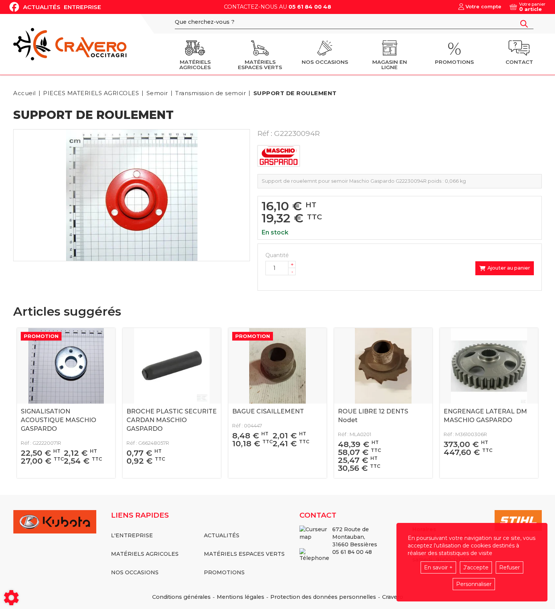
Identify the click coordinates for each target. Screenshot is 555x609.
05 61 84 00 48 (309, 6)
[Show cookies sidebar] (11, 597)
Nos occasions (135, 572)
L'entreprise (132, 535)
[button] (294, 93)
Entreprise (82, 7)
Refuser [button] (509, 567)
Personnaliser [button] (474, 584)
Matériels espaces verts (244, 553)
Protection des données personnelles (323, 597)
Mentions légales (240, 597)
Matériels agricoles (145, 553)
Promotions (224, 572)
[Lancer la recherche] (524, 23)
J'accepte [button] (476, 567)
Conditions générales (181, 597)
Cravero (392, 597)
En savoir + (438, 567)
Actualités (41, 7)
